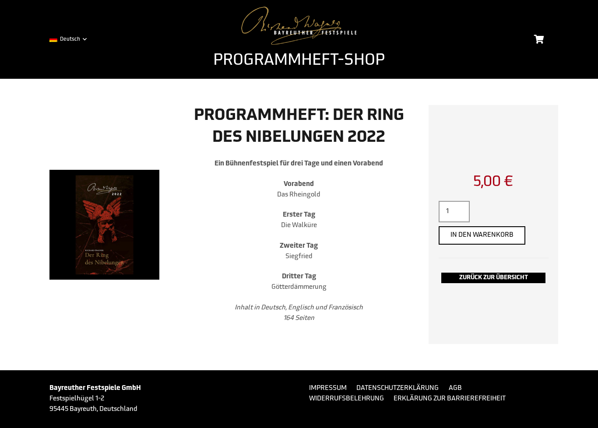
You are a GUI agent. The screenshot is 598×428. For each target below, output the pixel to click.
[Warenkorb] (539, 39)
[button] (67, 39)
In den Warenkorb (482, 235)
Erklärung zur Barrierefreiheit (450, 399)
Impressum (328, 388)
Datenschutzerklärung (397, 388)
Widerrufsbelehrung (346, 399)
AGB (455, 388)
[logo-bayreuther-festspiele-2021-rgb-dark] (299, 26)
